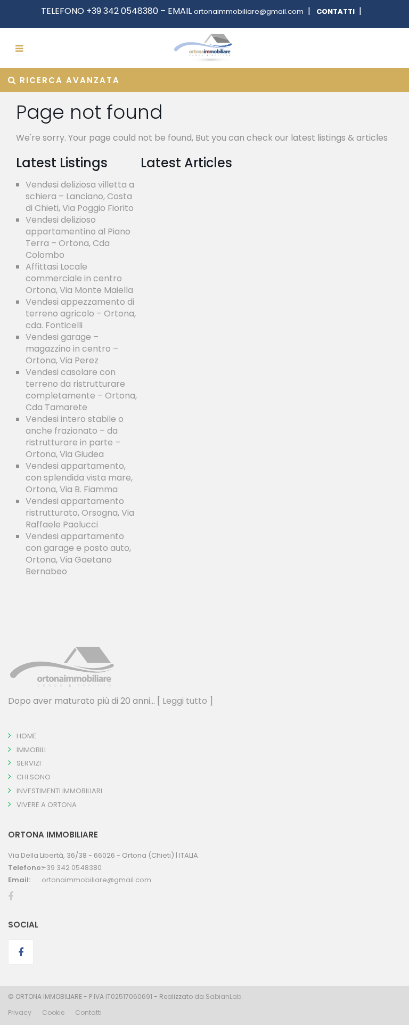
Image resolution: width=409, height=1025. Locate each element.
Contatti (88, 1012)
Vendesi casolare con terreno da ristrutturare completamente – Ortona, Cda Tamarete (81, 389)
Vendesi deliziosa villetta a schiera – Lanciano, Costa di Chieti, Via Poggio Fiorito (80, 196)
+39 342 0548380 (72, 868)
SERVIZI (29, 763)
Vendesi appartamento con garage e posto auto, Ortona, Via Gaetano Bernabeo (78, 553)
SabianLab (223, 996)
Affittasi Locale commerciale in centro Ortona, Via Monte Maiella (79, 278)
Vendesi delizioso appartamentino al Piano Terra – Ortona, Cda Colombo (78, 237)
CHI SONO (34, 777)
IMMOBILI (31, 750)
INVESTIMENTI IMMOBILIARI (59, 791)
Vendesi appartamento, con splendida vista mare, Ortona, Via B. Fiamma (79, 477)
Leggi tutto (184, 701)
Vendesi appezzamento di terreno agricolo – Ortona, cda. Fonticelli (81, 313)
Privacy (19, 1012)
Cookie (53, 1012)
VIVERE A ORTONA (47, 805)
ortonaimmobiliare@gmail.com (249, 11)
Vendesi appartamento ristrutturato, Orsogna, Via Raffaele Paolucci (80, 513)
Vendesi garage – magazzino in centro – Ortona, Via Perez (72, 349)
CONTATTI (335, 11)
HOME (27, 736)
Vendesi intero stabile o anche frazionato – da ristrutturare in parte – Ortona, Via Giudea (75, 436)
